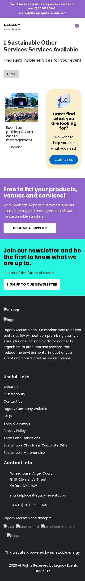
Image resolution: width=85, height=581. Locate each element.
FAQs (8, 416)
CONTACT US (64, 160)
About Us (11, 386)
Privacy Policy (15, 430)
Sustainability (14, 394)
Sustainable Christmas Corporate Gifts (35, 445)
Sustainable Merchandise (24, 452)
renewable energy (65, 552)
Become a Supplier (30, 228)
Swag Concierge (17, 423)
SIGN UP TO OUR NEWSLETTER (31, 284)
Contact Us (13, 401)
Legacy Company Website (25, 408)
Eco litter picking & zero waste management (19, 134)
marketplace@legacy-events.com (42, 13)
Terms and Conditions (22, 438)
